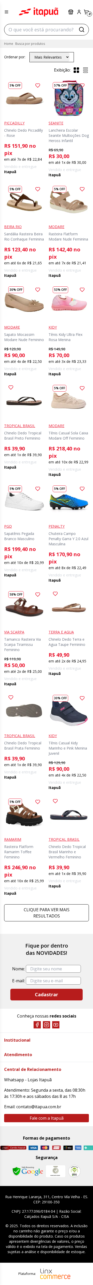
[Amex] (78, 1147)
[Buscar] (82, 29)
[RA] (74, 1171)
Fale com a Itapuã (47, 1118)
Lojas (71, 12)
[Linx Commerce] (55, 1274)
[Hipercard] (56, 1147)
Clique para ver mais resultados (46, 913)
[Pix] (88, 1147)
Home (8, 43)
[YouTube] (55, 1024)
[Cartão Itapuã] (13, 1148)
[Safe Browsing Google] (27, 1171)
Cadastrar (46, 994)
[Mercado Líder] (55, 1171)
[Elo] (68, 1147)
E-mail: (18, 981)
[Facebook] (37, 1024)
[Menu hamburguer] (6, 12)
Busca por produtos (30, 43)
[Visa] (33, 1147)
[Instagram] (46, 1024)
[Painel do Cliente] (79, 12)
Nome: (18, 969)
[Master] (45, 1147)
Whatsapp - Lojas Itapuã (28, 1080)
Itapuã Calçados (38, 12)
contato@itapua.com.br (38, 1107)
